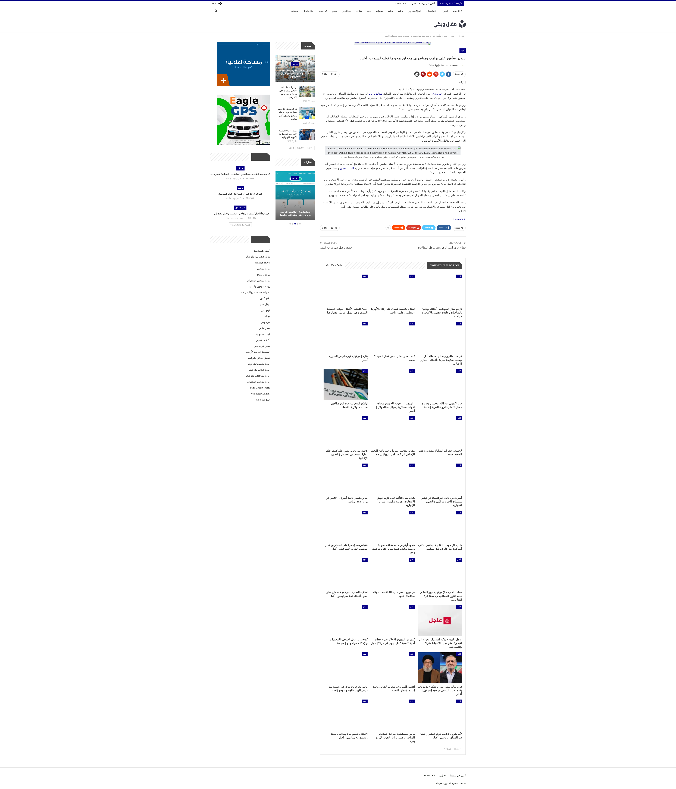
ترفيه (400, 11)
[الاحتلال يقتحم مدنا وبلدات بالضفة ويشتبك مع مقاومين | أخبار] (346, 715)
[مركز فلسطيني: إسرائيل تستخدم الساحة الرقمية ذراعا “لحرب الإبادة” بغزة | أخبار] (393, 715)
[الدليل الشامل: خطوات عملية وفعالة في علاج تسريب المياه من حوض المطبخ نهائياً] (295, 68)
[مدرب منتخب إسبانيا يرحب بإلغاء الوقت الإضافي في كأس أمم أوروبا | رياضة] (393, 431)
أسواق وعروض (414, 11)
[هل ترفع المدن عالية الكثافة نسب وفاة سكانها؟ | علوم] (393, 573)
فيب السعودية (263, 334)
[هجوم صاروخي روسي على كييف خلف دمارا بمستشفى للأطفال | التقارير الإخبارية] (346, 431)
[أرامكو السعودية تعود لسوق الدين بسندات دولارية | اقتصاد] (346, 384)
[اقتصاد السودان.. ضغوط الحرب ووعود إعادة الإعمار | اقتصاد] (393, 667)
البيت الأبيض (347, 168)
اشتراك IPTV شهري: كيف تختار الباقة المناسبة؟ (240, 193)
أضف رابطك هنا (262, 251)
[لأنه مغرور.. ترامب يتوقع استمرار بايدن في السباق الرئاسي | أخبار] (440, 715)
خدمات (295, 64)
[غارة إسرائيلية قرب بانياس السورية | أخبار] (346, 337)
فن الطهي (346, 11)
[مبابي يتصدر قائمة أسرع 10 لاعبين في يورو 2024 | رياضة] (346, 479)
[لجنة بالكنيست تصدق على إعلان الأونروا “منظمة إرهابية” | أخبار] (393, 290)
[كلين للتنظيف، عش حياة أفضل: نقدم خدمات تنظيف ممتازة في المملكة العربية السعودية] (295, 195)
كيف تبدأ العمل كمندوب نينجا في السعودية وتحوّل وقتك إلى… (240, 213)
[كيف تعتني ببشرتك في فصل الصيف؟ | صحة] (393, 337)
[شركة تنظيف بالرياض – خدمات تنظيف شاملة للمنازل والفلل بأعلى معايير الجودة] (307, 113)
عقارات (359, 11)
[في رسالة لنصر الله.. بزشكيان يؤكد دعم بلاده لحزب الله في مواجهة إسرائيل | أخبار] (440, 667)
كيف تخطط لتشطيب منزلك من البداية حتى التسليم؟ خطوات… (240, 174)
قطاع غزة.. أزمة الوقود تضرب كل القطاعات (441, 247)
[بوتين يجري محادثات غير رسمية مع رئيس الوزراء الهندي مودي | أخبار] (346, 667)
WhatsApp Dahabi (260, 393)
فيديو (334, 11)
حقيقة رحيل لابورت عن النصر (336, 247)
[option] (295, 196)
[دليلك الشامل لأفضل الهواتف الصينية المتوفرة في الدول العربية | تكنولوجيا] (346, 290)
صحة (369, 11)
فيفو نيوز (265, 310)
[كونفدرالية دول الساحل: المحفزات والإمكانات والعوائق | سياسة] (346, 620)
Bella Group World (260, 387)
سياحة (390, 11)
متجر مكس (264, 328)
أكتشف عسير (263, 340)
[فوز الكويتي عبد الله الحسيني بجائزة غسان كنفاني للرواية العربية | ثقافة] (440, 384)
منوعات (294, 11)
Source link (459, 219)
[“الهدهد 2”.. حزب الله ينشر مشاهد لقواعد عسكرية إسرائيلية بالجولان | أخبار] (393, 384)
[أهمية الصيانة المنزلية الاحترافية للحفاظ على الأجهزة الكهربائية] (307, 134)
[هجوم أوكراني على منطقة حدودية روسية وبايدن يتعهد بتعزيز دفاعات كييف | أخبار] (393, 526)
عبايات (267, 316)
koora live (400, 3)
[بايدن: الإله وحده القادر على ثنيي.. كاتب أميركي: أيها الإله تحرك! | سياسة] (440, 526)
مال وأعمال (308, 11)
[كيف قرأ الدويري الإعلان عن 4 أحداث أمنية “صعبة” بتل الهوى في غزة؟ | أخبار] (393, 620)
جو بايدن (437, 93)
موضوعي (265, 322)
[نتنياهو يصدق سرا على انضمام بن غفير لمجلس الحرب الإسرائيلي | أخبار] (346, 526)
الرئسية (456, 11)
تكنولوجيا (432, 11)
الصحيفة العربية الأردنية (258, 352)
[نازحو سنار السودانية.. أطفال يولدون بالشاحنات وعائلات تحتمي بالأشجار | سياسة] (440, 290)
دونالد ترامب (375, 93)
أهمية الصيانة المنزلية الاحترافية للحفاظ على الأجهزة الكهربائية (287, 134)
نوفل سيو (265, 304)
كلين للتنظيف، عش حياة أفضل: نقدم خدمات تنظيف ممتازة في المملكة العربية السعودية (295, 212)
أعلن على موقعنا (427, 3)
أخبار (446, 11)
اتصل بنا (413, 3)
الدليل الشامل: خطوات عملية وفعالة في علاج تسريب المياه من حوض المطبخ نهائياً (295, 73)
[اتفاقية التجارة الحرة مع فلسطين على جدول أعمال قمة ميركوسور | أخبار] (346, 573)
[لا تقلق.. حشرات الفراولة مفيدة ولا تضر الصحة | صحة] (440, 431)
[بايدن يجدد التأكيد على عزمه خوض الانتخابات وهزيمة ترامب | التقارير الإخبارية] (393, 479)
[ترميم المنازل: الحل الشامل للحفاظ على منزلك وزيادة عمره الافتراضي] (307, 91)
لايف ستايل (322, 11)
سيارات (379, 11)
